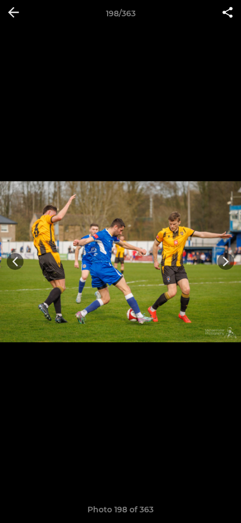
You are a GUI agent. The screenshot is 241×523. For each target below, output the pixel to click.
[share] (227, 13)
